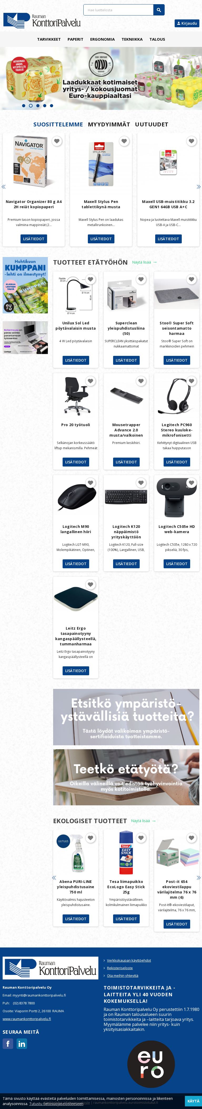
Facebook (8, 1043)
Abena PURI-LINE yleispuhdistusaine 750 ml (75, 886)
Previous (3, 186)
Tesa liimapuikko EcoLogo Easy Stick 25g (126, 886)
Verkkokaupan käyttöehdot (129, 960)
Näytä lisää (144, 262)
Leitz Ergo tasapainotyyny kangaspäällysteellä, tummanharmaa (76, 636)
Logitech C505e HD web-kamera (177, 529)
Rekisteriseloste (120, 968)
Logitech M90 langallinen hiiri (75, 529)
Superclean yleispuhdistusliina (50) (126, 328)
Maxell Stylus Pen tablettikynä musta (101, 204)
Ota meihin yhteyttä (122, 975)
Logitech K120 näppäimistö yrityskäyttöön (126, 531)
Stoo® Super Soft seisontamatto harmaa (177, 328)
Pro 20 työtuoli (75, 424)
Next (198, 186)
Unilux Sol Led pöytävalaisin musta (75, 325)
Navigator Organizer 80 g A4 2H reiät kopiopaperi (34, 204)
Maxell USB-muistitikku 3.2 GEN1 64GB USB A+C (168, 204)
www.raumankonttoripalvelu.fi (27, 1018)
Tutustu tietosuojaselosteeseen (56, 1103)
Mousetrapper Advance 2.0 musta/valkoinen (126, 430)
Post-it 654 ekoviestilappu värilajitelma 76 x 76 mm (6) (176, 889)
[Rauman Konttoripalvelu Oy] (42, 20)
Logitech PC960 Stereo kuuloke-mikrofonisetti (177, 430)
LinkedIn (22, 1043)
